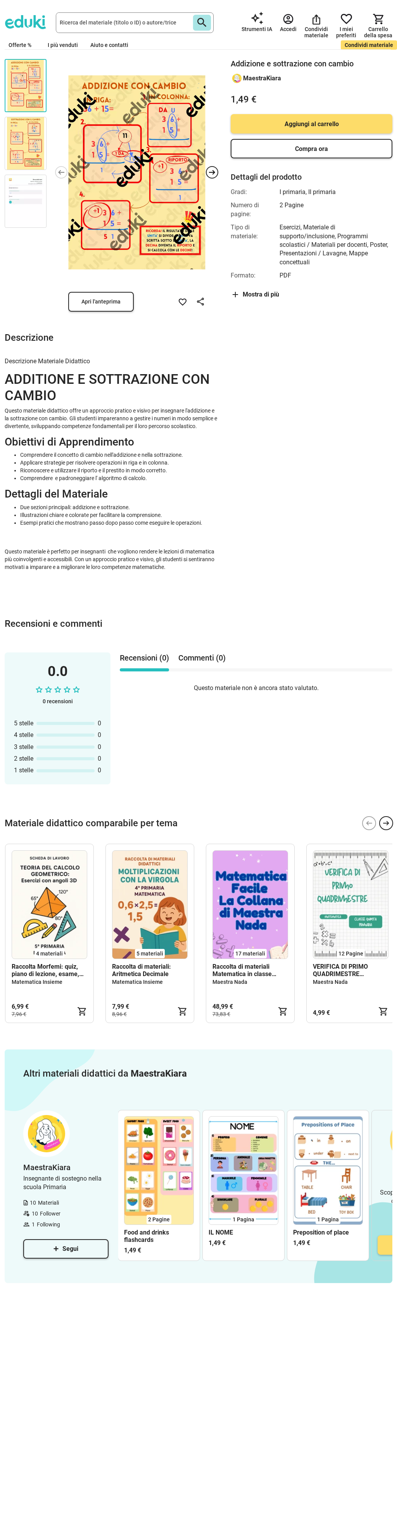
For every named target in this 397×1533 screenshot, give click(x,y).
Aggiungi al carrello (312, 124)
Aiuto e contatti (109, 45)
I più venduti (63, 45)
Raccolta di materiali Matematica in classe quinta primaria (242, 970)
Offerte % (20, 45)
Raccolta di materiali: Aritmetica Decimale (141, 970)
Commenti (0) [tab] (202, 657)
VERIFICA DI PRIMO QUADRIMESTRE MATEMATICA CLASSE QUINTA (345, 970)
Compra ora (311, 149)
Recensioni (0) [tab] (144, 657)
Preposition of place (321, 1232)
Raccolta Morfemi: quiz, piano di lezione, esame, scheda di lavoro (45, 970)
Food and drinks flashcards (146, 1236)
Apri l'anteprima (101, 301)
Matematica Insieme (37, 982)
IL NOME (221, 1232)
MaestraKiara (262, 78)
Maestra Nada (229, 982)
